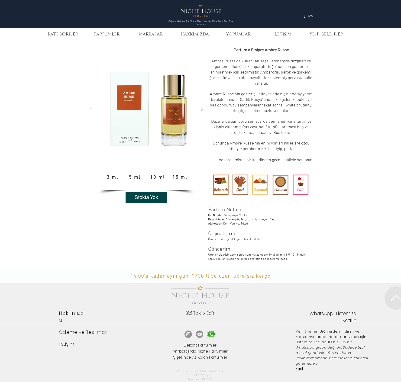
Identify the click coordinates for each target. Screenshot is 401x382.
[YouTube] (199, 334)
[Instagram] (188, 334)
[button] (63, 34)
